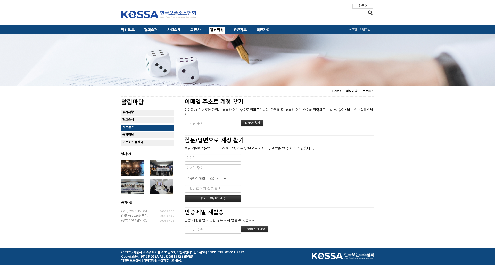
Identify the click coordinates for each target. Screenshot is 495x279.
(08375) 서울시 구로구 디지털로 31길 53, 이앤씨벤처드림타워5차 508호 (168, 252)
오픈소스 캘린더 (132, 142)
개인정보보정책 (131, 260)
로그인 (353, 29)
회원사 (195, 30)
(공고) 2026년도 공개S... (136, 211)
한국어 (363, 5)
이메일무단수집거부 (156, 260)
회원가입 (263, 30)
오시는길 (177, 260)
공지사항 (128, 112)
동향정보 (128, 134)
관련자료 (240, 30)
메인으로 (128, 30)
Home (336, 91)
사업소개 (174, 30)
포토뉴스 (368, 91)
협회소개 (151, 30)
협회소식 (128, 119)
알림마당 (217, 30)
